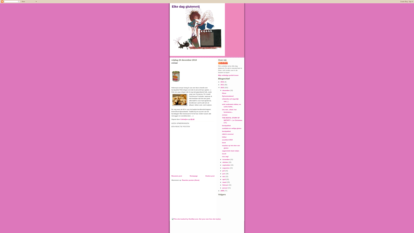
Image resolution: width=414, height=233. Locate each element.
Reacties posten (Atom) (190, 180)
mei (223, 176)
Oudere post (210, 176)
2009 (222, 191)
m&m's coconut (228, 134)
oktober (225, 162)
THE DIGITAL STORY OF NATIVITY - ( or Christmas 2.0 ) (232, 120)
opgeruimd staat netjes (230, 151)
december (226, 90)
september (226, 165)
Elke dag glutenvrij (186, 6)
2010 (222, 87)
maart (224, 182)
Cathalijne (224, 63)
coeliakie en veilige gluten (231, 128)
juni (224, 174)
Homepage (194, 176)
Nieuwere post (176, 176)
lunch (224, 154)
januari (225, 188)
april (224, 179)
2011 (222, 85)
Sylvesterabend (228, 96)
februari (225, 185)
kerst (224, 142)
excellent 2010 (227, 140)
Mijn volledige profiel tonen (228, 75)
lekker (224, 137)
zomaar (224, 115)
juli (223, 171)
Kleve (224, 93)
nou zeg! (225, 156)
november (226, 159)
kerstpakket (226, 125)
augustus (226, 168)
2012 (222, 82)
